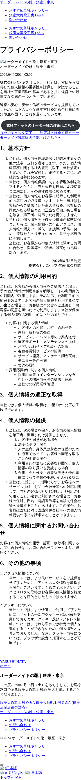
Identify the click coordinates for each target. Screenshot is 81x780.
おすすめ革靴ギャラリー (29, 720)
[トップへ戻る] (2, 765)
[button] (40, 135)
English (19, 773)
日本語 (11, 768)
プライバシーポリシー (27, 730)
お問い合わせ (20, 725)
